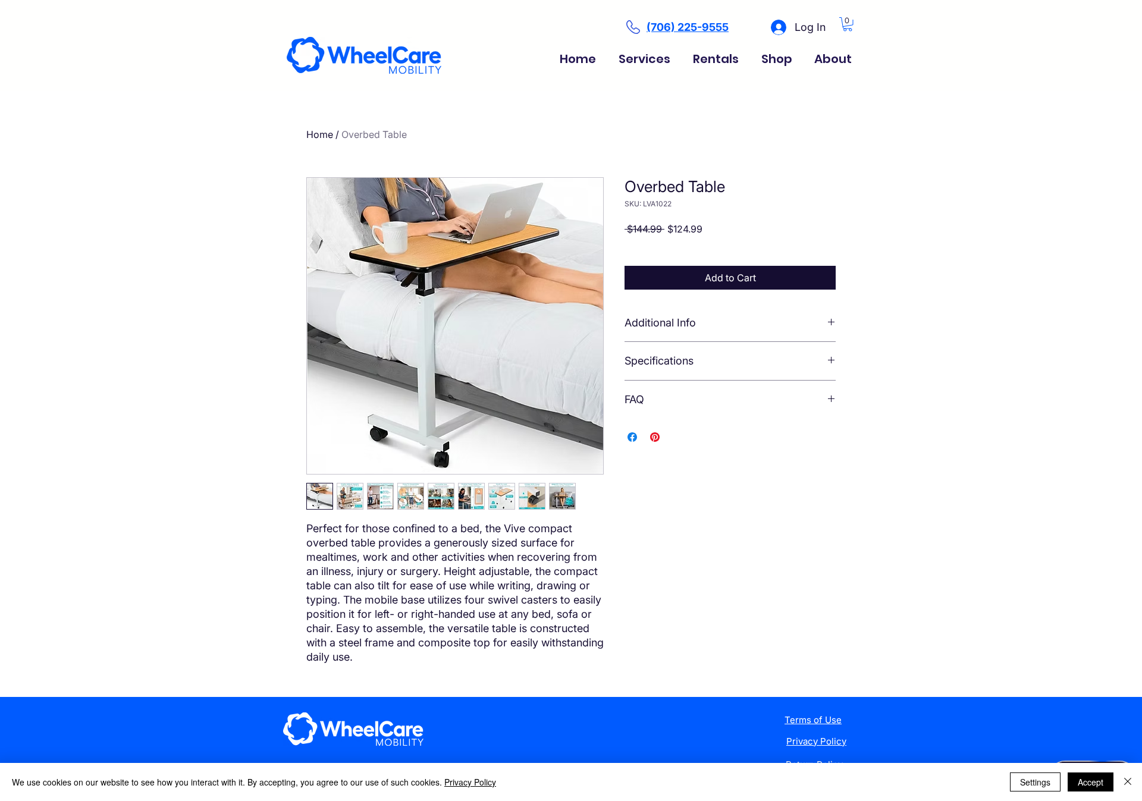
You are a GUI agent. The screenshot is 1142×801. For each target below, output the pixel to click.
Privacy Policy (470, 782)
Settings (1035, 782)
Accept (1090, 782)
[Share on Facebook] (632, 437)
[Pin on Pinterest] (655, 437)
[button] (847, 24)
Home (319, 134)
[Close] (1128, 781)
